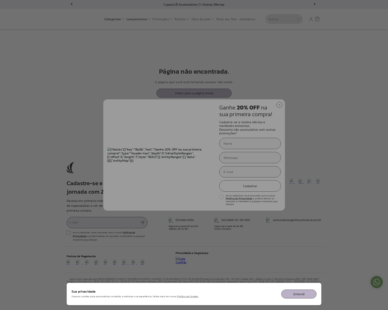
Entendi (299, 294)
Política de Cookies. (187, 296)
